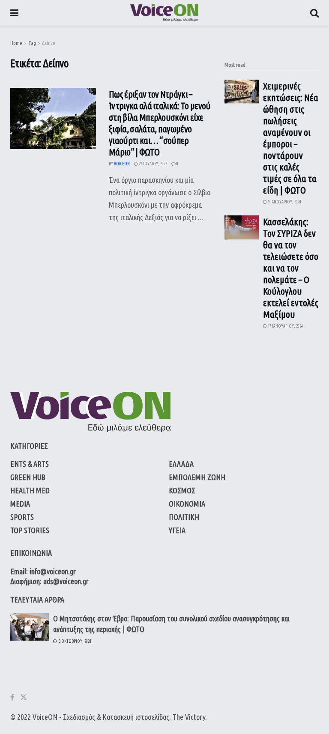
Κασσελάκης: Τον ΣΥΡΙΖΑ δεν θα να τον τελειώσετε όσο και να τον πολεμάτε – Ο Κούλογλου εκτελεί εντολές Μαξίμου (290, 267)
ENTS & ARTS (29, 463)
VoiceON (45, 717)
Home (16, 43)
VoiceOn (122, 163)
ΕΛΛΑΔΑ (181, 463)
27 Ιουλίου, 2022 (152, 163)
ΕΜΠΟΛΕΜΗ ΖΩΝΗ (197, 477)
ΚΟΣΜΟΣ (182, 490)
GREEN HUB (27, 477)
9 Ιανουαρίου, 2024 (284, 202)
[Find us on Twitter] (23, 697)
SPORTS (22, 517)
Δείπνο (48, 43)
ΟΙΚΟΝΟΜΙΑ (187, 503)
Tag (32, 43)
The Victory (189, 717)
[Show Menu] (14, 13)
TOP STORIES (29, 530)
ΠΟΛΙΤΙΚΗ (184, 517)
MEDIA (20, 503)
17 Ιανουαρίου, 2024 (285, 326)
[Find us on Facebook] (12, 697)
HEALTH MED (30, 490)
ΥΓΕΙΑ (177, 530)
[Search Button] (314, 13)
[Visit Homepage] (164, 12)
